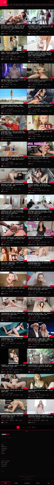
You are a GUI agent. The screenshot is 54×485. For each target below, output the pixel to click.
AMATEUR (7, 56)
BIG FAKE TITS (36, 344)
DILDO (48, 136)
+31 (49, 292)
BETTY (48, 267)
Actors (3, 453)
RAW (27, 431)
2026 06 (41, 292)
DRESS (17, 420)
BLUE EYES (19, 343)
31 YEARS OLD (39, 161)
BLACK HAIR (13, 56)
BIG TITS (17, 137)
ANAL (12, 84)
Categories (4, 448)
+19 (21, 369)
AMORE (10, 369)
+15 (21, 163)
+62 (49, 161)
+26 (21, 395)
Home (2, 444)
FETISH (45, 84)
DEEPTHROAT (18, 216)
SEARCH (51, 1)
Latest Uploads (5, 461)
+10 (24, 267)
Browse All (4, 446)
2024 (34, 242)
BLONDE (34, 136)
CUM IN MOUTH (19, 267)
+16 (23, 216)
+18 (22, 242)
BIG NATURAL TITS (10, 137)
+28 (51, 59)
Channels (3, 450)
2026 (10, 31)
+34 (21, 31)
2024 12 (38, 242)
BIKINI (15, 189)
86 (29, 427)
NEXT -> (34, 427)
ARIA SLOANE (35, 216)
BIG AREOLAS (42, 31)
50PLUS (45, 161)
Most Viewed (4, 462)
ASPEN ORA (17, 291)
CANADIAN (39, 136)
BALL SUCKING (42, 395)
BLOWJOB (19, 56)
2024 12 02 (43, 242)
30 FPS (34, 267)
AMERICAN (11, 291)
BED (13, 31)
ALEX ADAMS (35, 395)
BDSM (41, 216)
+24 (48, 190)
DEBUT (44, 136)
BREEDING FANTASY (41, 190)
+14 (51, 136)
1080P (3, 31)
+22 (23, 56)
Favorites (3, 466)
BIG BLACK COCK (36, 420)
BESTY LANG (42, 267)
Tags (2, 451)
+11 (15, 84)
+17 (21, 137)
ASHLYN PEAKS (39, 59)
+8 (49, 84)
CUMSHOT (17, 163)
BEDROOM (17, 31)
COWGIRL (12, 216)
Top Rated (3, 464)
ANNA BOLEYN (13, 317)
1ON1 (7, 31)
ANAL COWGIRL (17, 242)
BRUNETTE (12, 420)
